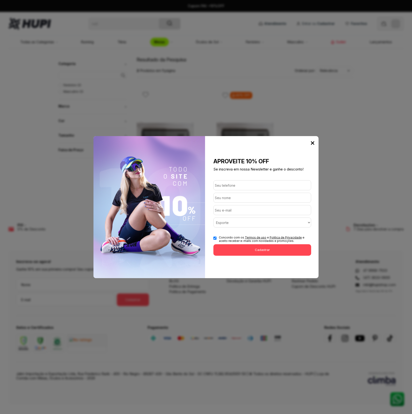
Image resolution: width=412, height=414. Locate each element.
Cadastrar (262, 250)
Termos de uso (255, 237)
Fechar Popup (312, 143)
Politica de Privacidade (286, 237)
